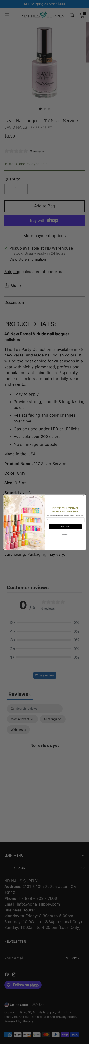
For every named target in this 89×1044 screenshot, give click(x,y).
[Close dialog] (83, 496)
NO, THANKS (65, 534)
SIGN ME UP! (65, 526)
